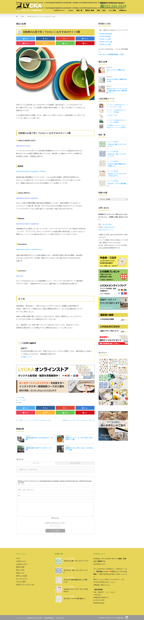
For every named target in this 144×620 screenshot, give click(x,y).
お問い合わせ (60, 618)
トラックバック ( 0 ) (75, 463)
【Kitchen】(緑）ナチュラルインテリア (75, 561)
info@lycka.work (109, 227)
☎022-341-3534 (113, 6)
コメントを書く (22, 400)
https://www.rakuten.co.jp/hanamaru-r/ (29, 249)
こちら (59, 328)
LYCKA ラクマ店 (104, 44)
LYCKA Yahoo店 (104, 36)
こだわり (70, 10)
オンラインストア (21, 578)
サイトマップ (21, 618)
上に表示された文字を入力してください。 (55, 523)
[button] (108, 366)
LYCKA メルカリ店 (105, 42)
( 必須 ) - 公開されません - (26, 489)
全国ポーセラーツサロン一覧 (25, 584)
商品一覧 (79, 10)
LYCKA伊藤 (21, 397)
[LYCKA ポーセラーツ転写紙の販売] (29, 6)
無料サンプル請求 (21, 576)
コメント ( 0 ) (35, 463)
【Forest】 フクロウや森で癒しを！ (74, 598)
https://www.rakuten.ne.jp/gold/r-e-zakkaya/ (31, 171)
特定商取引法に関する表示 (34, 618)
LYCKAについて (59, 10)
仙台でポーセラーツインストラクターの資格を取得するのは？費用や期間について (116, 90)
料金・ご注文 (101, 10)
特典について (20, 573)
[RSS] (126, 617)
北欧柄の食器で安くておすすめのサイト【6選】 (39, 438)
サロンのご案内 (21, 581)
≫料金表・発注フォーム (101, 585)
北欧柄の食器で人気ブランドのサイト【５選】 (39, 448)
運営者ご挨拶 (89, 10)
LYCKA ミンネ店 (104, 39)
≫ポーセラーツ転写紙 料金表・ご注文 (111, 54)
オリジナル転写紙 (112, 141)
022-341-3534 (107, 224)
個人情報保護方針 (49, 618)
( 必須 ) (21, 483)
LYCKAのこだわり (112, 115)
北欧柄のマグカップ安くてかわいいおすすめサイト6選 (77, 420)
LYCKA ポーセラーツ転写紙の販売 (114, 617)
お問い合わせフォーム (105, 230)
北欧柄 (19, 402)
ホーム (18, 558)
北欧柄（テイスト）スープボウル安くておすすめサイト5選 (34, 420)
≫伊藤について (26, 357)
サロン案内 (112, 10)
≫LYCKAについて (99, 564)
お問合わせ (122, 10)
